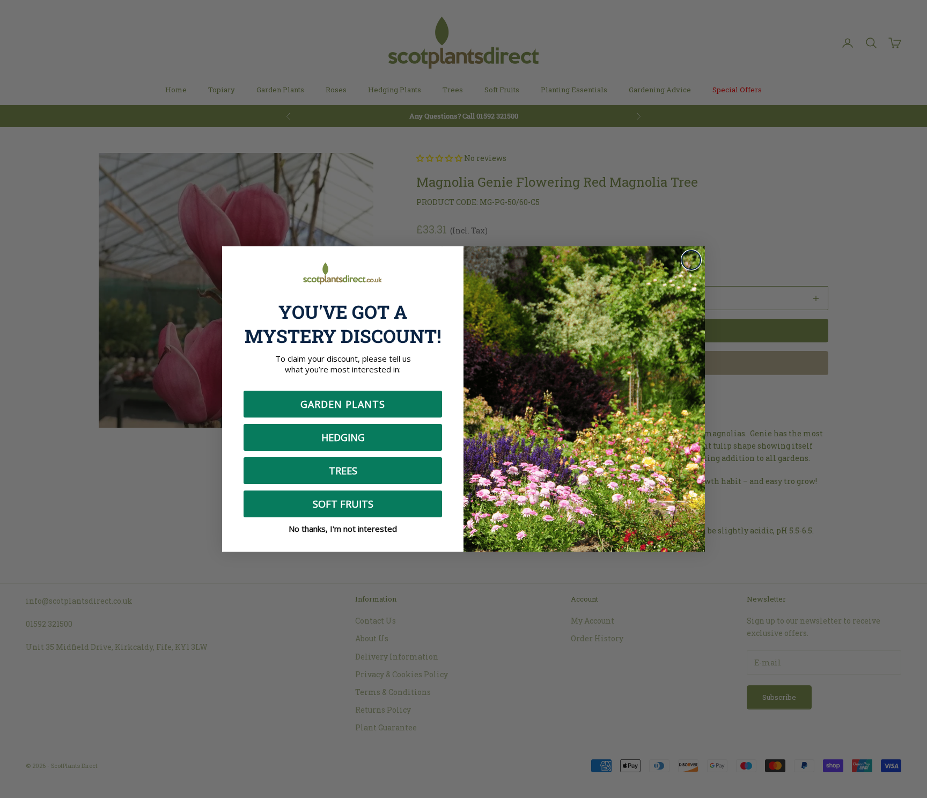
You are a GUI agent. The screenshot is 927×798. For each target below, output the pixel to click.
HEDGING (343, 437)
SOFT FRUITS (343, 503)
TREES (343, 470)
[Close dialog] (691, 260)
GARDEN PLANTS (342, 404)
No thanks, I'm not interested (343, 528)
